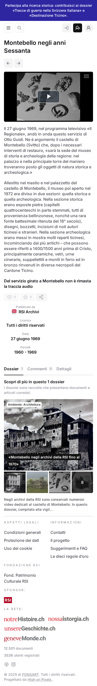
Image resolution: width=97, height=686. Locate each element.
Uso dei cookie (18, 548)
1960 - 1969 (25, 352)
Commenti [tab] (39, 368)
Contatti (57, 532)
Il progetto (60, 540)
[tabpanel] (48, 445)
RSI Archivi (29, 311)
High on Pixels (40, 679)
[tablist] (48, 369)
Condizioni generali (22, 532)
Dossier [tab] (13, 368)
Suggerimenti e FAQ (68, 548)
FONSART (30, 674)
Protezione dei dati (21, 540)
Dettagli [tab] (63, 368)
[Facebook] (6, 664)
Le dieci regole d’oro (69, 556)
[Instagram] (13, 664)
